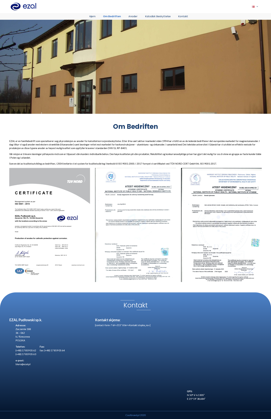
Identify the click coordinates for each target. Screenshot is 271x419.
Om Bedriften (112, 16)
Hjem (92, 16)
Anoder (133, 16)
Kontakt (183, 16)
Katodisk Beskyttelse (158, 16)
